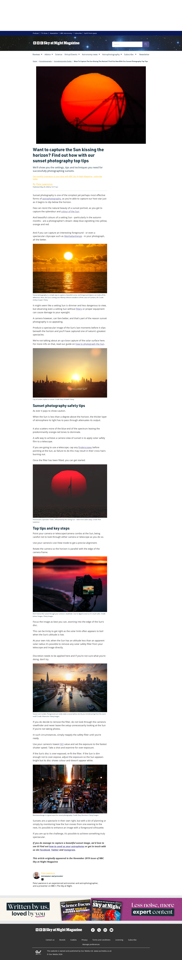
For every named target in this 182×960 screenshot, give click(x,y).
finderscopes (85, 447)
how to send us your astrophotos (66, 846)
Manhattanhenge (73, 236)
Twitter (55, 849)
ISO (62, 744)
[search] (145, 44)
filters (79, 308)
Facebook (45, 849)
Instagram (69, 849)
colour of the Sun (70, 211)
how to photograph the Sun (90, 343)
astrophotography (51, 198)
